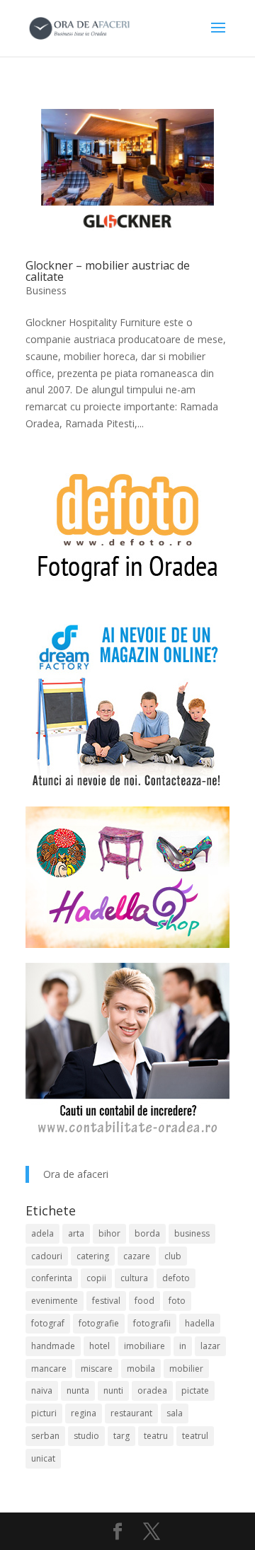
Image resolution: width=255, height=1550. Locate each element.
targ (121, 1436)
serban (45, 1436)
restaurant (131, 1413)
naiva (41, 1390)
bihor (109, 1233)
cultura (134, 1278)
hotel (99, 1346)
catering (92, 1256)
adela (42, 1233)
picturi (44, 1413)
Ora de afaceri (75, 1174)
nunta (78, 1390)
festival (106, 1301)
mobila (141, 1369)
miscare (97, 1369)
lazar (210, 1346)
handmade (53, 1346)
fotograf (47, 1323)
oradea (152, 1390)
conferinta (51, 1278)
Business (46, 290)
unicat (43, 1458)
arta (76, 1233)
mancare (49, 1369)
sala (174, 1413)
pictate (195, 1390)
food (144, 1301)
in (182, 1346)
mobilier (186, 1369)
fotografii (152, 1323)
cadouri (46, 1256)
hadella (200, 1323)
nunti (113, 1390)
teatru (156, 1436)
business (192, 1233)
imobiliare (144, 1346)
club (172, 1256)
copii (96, 1278)
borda (147, 1233)
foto (177, 1301)
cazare (136, 1256)
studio (86, 1436)
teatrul (195, 1436)
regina (83, 1413)
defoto (176, 1278)
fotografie (99, 1323)
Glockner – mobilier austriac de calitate (108, 271)
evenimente (54, 1301)
